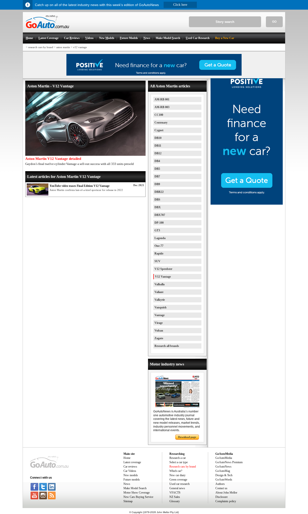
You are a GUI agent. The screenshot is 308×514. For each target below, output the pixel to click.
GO (274, 21)
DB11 (157, 145)
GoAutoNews (223, 466)
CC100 (158, 115)
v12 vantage (80, 47)
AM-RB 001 (161, 99)
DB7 (157, 176)
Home (126, 458)
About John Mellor (226, 492)
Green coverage (178, 479)
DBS (157, 199)
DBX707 (159, 215)
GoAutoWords (223, 479)
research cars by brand (40, 47)
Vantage (159, 315)
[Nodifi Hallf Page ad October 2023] (247, 203)
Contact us (221, 488)
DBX (157, 207)
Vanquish (160, 307)
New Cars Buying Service (138, 497)
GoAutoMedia (223, 458)
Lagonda (160, 238)
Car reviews (130, 466)
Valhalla (159, 284)
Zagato (158, 338)
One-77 (158, 245)
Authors (220, 484)
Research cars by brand (182, 466)
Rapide (158, 253)
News (126, 484)
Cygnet (158, 130)
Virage (158, 323)
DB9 (157, 184)
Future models (131, 479)
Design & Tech (223, 475)
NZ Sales (174, 497)
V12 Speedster (163, 269)
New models (130, 475)
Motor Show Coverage (136, 492)
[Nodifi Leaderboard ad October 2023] (154, 74)
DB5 (157, 168)
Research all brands (166, 346)
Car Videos (129, 471)
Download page (187, 437)
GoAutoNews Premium (229, 462)
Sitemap (128, 501)
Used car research (179, 484)
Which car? (175, 471)
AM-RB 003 (161, 107)
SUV (157, 261)
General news (177, 488)
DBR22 (159, 192)
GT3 (157, 230)
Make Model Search (135, 488)
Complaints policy (225, 501)
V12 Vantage (163, 276)
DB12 (157, 153)
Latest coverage (132, 462)
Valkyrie (159, 299)
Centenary (160, 122)
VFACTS (174, 492)
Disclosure (221, 497)
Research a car (177, 458)
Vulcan (158, 330)
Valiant (158, 292)
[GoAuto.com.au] (46, 30)
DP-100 (159, 222)
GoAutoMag (222, 471)
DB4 (157, 161)
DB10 (157, 138)
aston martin (63, 47)
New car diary (177, 475)
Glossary (174, 501)
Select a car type (178, 462)
